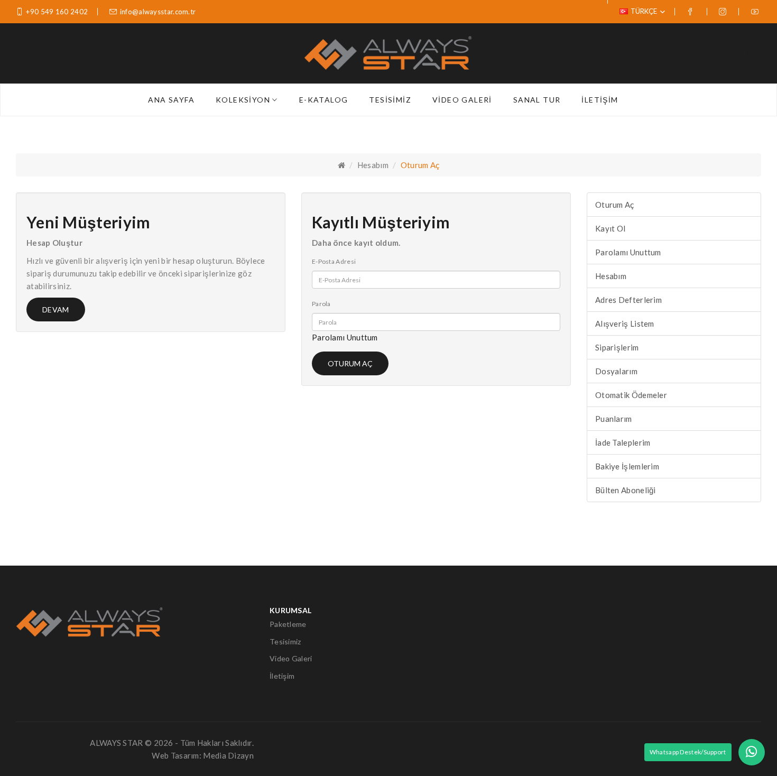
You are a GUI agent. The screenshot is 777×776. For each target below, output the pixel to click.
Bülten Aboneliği (625, 490)
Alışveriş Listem (624, 323)
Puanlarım (613, 418)
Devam (55, 309)
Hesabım (372, 165)
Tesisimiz (285, 641)
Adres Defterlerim (628, 299)
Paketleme (288, 624)
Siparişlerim (617, 347)
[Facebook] (692, 11)
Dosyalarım (616, 371)
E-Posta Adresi (334, 261)
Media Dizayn (228, 755)
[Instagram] (724, 11)
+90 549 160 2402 (57, 11)
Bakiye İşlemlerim (627, 466)
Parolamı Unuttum (345, 337)
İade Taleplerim (623, 442)
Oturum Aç (420, 165)
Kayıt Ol (610, 228)
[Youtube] (756, 11)
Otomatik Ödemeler (631, 395)
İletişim (282, 675)
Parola (321, 304)
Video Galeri (291, 658)
